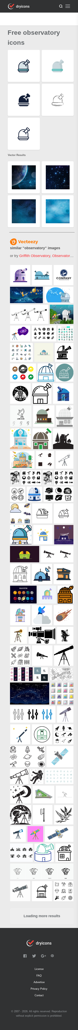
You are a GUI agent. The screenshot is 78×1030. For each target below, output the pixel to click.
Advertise (39, 982)
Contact (39, 995)
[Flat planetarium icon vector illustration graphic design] (43, 416)
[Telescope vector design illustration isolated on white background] (29, 314)
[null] (20, 275)
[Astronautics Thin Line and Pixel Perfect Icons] (65, 333)
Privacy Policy (39, 988)
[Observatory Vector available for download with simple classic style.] (58, 295)
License (39, 968)
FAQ (39, 975)
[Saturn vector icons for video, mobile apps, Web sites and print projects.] (23, 372)
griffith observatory (34, 256)
